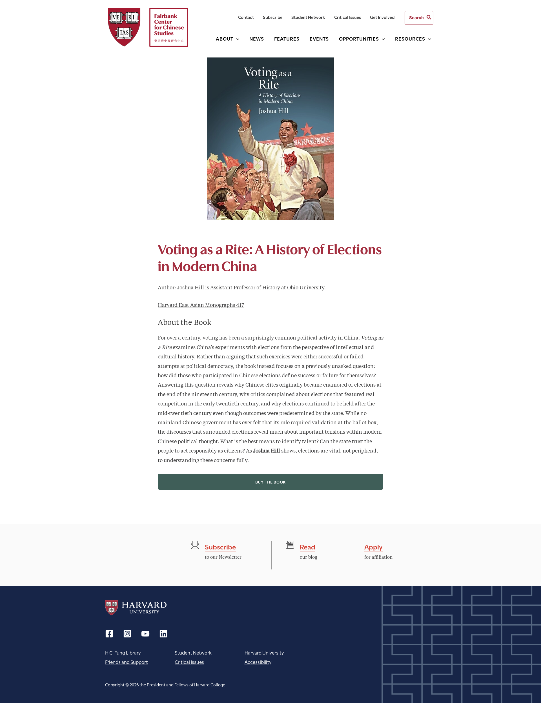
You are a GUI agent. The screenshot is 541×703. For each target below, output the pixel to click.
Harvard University (136, 607)
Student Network (193, 652)
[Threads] (127, 633)
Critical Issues (189, 661)
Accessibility (258, 661)
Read (307, 546)
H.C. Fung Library (123, 652)
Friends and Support (126, 661)
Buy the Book (270, 482)
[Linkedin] (163, 633)
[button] (236, 38)
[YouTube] (145, 633)
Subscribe (220, 546)
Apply (373, 546)
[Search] (429, 18)
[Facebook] (109, 633)
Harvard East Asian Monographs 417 (201, 305)
